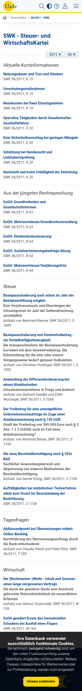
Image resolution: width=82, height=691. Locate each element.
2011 (53, 54)
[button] (41, 6)
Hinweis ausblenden (41, 681)
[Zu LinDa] (10, 6)
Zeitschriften (18, 17)
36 (70, 54)
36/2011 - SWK (40, 17)
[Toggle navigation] (65, 6)
